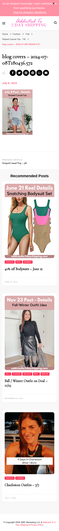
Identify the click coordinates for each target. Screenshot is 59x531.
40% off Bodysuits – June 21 (24, 269)
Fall (27, 34)
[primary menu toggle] (3, 23)
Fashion (16, 34)
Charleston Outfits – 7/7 (22, 485)
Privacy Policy (36, 525)
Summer (27, 262)
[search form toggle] (55, 23)
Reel (18, 262)
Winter (45, 374)
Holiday (27, 374)
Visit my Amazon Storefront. (30, 12)
